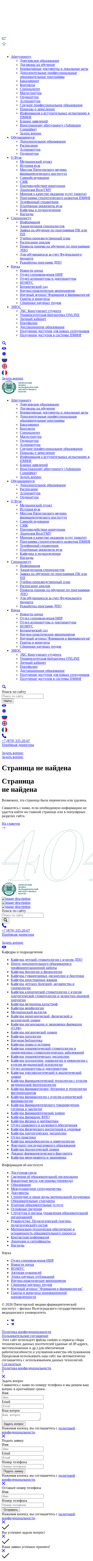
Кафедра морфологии (27, 1008)
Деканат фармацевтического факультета (41, 1153)
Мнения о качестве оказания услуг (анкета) (53, 194)
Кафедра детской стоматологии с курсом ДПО (46, 960)
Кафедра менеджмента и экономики (38, 1157)
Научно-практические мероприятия (47, 291)
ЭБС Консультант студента (40, 311)
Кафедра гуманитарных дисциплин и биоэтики (47, 976)
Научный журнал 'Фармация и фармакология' (55, 295)
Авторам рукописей (26, 1272)
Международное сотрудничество (36, 1189)
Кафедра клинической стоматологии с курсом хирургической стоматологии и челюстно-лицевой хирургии (50, 996)
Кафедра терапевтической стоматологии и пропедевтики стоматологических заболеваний (47, 1050)
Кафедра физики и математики (34, 1121)
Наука (15, 266)
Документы (20, 1193)
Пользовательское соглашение (25, 1336)
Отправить (11, 1509)
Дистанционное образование (42, 327)
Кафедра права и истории (30, 1044)
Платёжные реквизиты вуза (41, 206)
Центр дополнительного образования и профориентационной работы (41, 966)
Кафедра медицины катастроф (34, 1004)
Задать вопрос (31, 133)
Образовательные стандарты (33, 1201)
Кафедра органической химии (34, 1032)
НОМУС (26, 282)
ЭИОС (16, 307)
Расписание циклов (35, 242)
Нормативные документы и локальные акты (54, 69)
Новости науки (31, 270)
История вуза (30, 165)
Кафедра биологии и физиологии (36, 972)
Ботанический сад (34, 287)
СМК (24, 182)
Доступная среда (24, 1173)
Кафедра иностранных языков (34, 980)
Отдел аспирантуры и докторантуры (48, 278)
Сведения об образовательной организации (44, 1177)
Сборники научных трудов (40, 303)
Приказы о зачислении (37, 109)
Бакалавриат (29, 81)
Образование (21, 1185)
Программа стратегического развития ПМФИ (55, 198)
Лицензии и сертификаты (31, 1241)
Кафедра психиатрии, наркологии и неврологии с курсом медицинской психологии (49, 1062)
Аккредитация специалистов (42, 226)
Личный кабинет (33, 319)
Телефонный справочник (39, 202)
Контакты (27, 85)
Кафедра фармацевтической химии (38, 1113)
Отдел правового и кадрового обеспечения (44, 1125)
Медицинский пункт (36, 161)
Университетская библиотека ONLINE (50, 315)
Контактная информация (30, 1237)
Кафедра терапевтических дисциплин (40, 1056)
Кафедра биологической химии (35, 1149)
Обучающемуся (23, 137)
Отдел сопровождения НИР (41, 274)
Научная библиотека (26, 1040)
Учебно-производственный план (45, 238)
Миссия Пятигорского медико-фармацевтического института (43, 172)
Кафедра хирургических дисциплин (39, 1133)
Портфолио (28, 323)
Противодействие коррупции (42, 186)
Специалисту (21, 218)
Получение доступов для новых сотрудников (54, 331)
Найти (8, 701)
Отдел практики (23, 1137)
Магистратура (31, 93)
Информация (30, 222)
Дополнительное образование (43, 141)
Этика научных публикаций (32, 1277)
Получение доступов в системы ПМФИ (50, 335)
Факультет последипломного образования (43, 1145)
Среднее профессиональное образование (51, 105)
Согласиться (11, 1364)
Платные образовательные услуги (37, 1205)
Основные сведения (26, 1209)
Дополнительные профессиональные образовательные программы (48, 75)
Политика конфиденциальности (26, 1332)
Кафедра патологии (26, 1036)
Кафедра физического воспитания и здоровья (46, 1129)
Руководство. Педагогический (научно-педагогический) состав (41, 1223)
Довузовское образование (39, 61)
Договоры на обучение (37, 65)
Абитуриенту (21, 57)
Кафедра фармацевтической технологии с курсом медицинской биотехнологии (49, 1083)
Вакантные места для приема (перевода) (42, 1181)
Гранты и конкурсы (35, 299)
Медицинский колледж (29, 1012)
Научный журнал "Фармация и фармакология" (47, 1289)
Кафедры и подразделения (40, 210)
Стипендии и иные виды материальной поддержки (50, 1197)
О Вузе (16, 157)
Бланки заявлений (34, 121)
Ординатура (29, 97)
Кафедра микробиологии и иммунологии (43, 1141)
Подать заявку (13, 1471)
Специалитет (30, 89)
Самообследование (34, 178)
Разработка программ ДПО (41, 262)
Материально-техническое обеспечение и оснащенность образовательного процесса (43, 1231)
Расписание (29, 145)
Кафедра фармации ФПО (30, 1117)
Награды (26, 214)
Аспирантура (30, 101)
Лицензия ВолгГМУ (35, 190)
